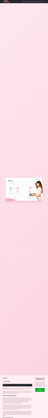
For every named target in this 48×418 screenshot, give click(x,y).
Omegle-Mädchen (25, 1)
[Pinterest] (6, 381)
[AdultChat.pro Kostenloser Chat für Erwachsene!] (6, 1)
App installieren (38, 1)
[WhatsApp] (9, 381)
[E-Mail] (5, 381)
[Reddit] (8, 381)
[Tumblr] (7, 381)
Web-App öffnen (31, 1)
